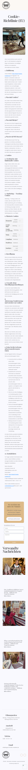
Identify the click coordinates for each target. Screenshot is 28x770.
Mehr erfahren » (7, 596)
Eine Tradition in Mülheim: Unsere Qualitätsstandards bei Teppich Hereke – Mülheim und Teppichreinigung (13, 592)
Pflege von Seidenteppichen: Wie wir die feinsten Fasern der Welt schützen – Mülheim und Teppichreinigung (13, 643)
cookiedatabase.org (9, 485)
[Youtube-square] (25, 755)
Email (11, 745)
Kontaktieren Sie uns (9, 525)
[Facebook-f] (21, 755)
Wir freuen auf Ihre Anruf (14, 519)
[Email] (11, 742)
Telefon (7, 736)
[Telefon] (7, 733)
